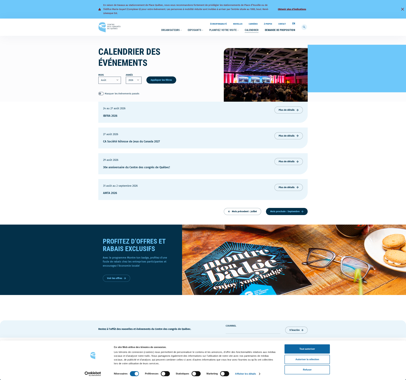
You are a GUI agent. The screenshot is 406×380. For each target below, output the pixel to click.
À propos (268, 24)
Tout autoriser (307, 348)
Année (129, 74)
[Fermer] (402, 9)
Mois (101, 74)
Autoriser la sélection (307, 359)
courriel (231, 325)
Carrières (253, 24)
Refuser (307, 369)
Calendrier (252, 30)
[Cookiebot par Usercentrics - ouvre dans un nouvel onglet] (93, 373)
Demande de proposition (280, 30)
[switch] (165, 373)
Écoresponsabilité (218, 24)
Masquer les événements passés (122, 93)
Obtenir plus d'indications (292, 9)
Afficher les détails (245, 373)
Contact (282, 24)
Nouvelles (237, 24)
